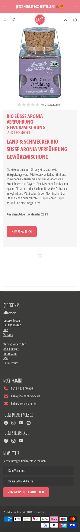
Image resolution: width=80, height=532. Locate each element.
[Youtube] (20, 422)
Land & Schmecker (18, 132)
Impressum (10, 353)
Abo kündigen (11, 349)
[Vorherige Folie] (4, 6)
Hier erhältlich (22, 231)
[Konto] (65, 19)
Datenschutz (10, 363)
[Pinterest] (28, 422)
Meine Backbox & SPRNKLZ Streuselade (27, 512)
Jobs (5, 329)
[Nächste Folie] (75, 6)
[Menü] (5, 19)
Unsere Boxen (11, 320)
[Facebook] (6, 422)
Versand (8, 334)
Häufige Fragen (12, 325)
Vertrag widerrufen (14, 344)
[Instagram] (13, 422)
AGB (6, 358)
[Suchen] (14, 19)
